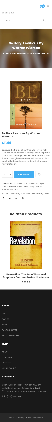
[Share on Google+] (16, 198)
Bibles (5, 313)
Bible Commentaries (12, 186)
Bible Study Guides (33, 186)
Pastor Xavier (9, 330)
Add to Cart (24, 174)
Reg (13, 12)
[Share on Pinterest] (23, 198)
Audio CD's (22, 183)
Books (5, 319)
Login (5, 12)
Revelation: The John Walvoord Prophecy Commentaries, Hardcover (26, 276)
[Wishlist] (39, 174)
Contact (7, 357)
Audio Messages (36, 183)
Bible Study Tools (10, 189)
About (5, 351)
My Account (9, 368)
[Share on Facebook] (3, 198)
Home (6, 53)
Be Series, (26, 193)
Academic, (14, 193)
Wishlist (6, 362)
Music (5, 324)
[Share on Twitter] (10, 198)
